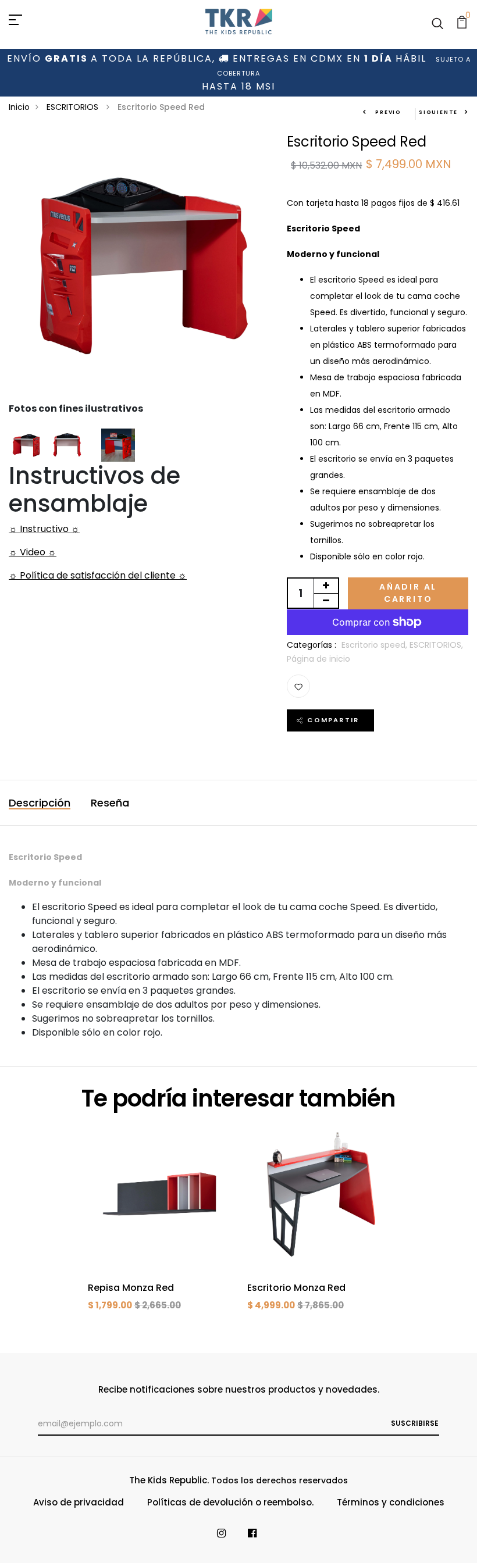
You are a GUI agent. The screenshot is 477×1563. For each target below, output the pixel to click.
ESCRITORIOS (74, 107)
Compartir (333, 720)
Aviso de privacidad (78, 1502)
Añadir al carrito (408, 593)
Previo (387, 112)
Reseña (110, 802)
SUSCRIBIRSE (415, 1423)
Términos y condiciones (390, 1502)
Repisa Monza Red (131, 1287)
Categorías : (311, 645)
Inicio (19, 107)
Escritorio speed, (375, 645)
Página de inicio (318, 659)
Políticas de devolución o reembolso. (230, 1502)
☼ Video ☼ (32, 552)
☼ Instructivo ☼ (44, 529)
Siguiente (438, 112)
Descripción (39, 802)
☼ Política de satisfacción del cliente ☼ (98, 575)
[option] (158, 1228)
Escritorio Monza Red (296, 1287)
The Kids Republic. (169, 1480)
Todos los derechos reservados (279, 1480)
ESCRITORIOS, (436, 645)
